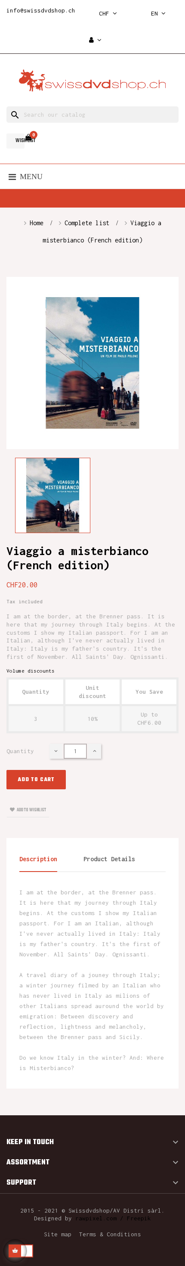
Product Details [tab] (109, 859)
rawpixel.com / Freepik (113, 1218)
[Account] (95, 40)
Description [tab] (38, 859)
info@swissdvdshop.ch (40, 10)
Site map (57, 1234)
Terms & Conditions (110, 1234)
